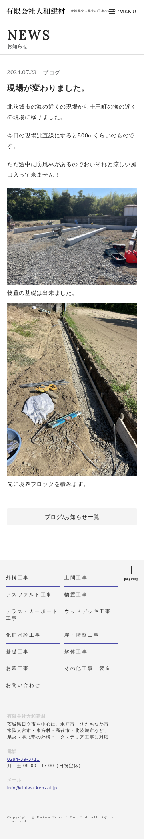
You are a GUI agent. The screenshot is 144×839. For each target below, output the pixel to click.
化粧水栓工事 (23, 635)
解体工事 (76, 652)
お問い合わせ (23, 685)
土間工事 (76, 578)
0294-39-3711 (23, 759)
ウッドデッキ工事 (87, 611)
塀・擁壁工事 (81, 635)
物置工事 (76, 594)
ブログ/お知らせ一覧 (72, 517)
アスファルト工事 (29, 594)
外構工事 (17, 578)
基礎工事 (17, 652)
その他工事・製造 (87, 668)
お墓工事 (17, 668)
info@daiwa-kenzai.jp (32, 787)
